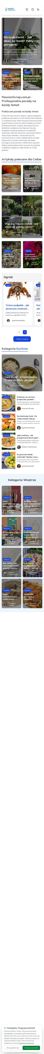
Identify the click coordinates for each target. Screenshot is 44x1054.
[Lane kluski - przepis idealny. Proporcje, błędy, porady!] (22, 372)
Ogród (7, 33)
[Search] (32, 9)
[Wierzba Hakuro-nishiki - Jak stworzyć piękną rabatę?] (22, 216)
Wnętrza (7, 497)
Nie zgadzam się (13, 1048)
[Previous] (19, 332)
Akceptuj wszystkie (31, 1048)
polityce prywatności (26, 1043)
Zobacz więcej (22, 339)
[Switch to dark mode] (38, 9)
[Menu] (26, 9)
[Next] (25, 332)
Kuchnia (6, 72)
